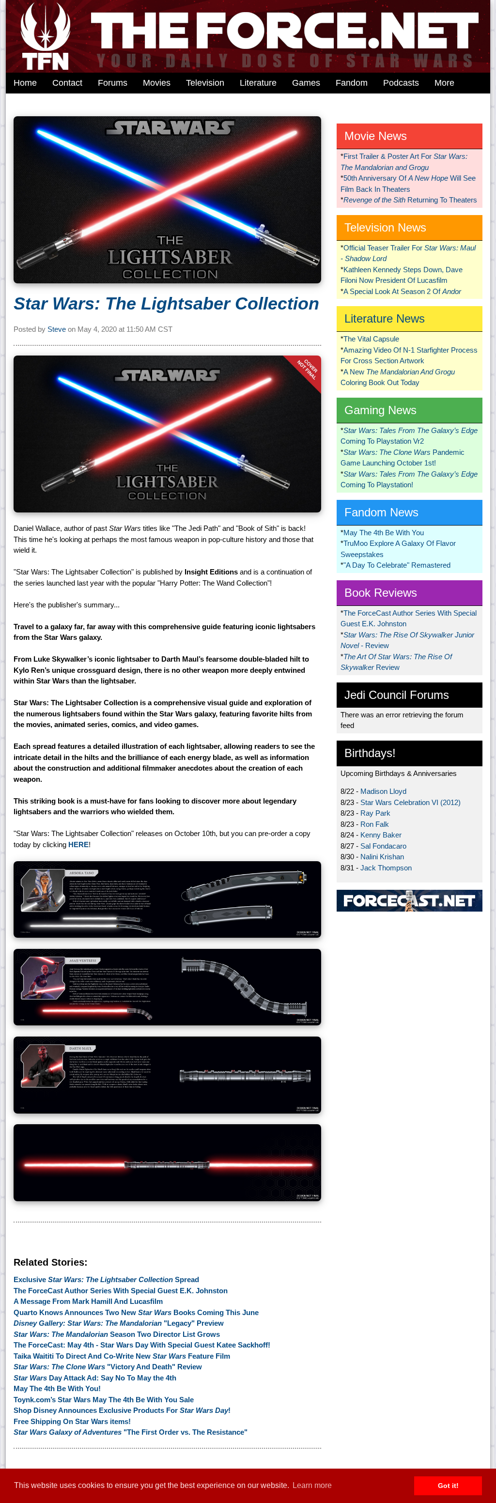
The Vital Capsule (371, 339)
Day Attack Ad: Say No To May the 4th (95, 1378)
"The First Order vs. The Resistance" (131, 1432)
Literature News (384, 318)
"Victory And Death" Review (108, 1367)
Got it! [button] (448, 1485)
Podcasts (401, 83)
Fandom (352, 83)
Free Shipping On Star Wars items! (72, 1421)
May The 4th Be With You (383, 532)
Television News (385, 227)
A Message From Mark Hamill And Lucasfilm (88, 1301)
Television (205, 83)
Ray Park (375, 813)
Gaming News (380, 410)
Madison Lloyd (383, 791)
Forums (112, 83)
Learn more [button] (312, 1485)
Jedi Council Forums (396, 694)
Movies (156, 83)
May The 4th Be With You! (57, 1388)
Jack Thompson (386, 868)
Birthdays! (370, 752)
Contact (67, 83)
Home (25, 83)
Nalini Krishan (382, 856)
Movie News (375, 135)
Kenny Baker (381, 835)
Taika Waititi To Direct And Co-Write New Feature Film (122, 1356)
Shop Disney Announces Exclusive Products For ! (122, 1410)
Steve (56, 329)
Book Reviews (380, 592)
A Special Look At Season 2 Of (402, 291)
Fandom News (381, 512)
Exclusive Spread (106, 1279)
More (444, 83)
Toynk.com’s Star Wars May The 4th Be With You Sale (104, 1399)
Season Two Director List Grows (117, 1334)
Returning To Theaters (410, 200)
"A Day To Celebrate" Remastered (396, 565)
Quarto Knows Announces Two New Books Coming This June (136, 1312)
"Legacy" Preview (119, 1323)
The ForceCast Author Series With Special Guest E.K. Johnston (121, 1290)
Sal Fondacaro (383, 846)
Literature (258, 83)
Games (306, 83)
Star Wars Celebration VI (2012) (410, 802)
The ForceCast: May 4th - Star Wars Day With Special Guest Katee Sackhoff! (142, 1345)
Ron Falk (374, 824)
